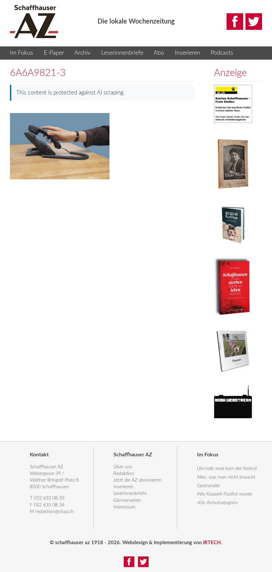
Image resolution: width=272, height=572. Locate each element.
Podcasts (222, 53)
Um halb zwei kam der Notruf (227, 468)
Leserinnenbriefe (122, 53)
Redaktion (123, 473)
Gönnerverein (127, 500)
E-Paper (54, 53)
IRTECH (212, 542)
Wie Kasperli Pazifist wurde (224, 494)
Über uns (122, 467)
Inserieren (187, 53)
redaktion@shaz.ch (54, 511)
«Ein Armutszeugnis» (217, 502)
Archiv (82, 53)
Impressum (124, 507)
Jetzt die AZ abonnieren (137, 480)
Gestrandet (208, 486)
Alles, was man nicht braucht (226, 477)
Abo (159, 53)
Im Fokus (21, 53)
